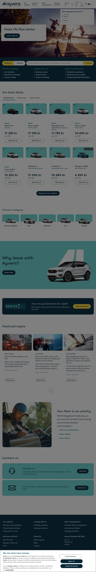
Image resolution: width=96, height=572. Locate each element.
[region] (48, 561)
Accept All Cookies (71, 566)
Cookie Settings (70, 556)
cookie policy (9, 570)
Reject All (71, 561)
